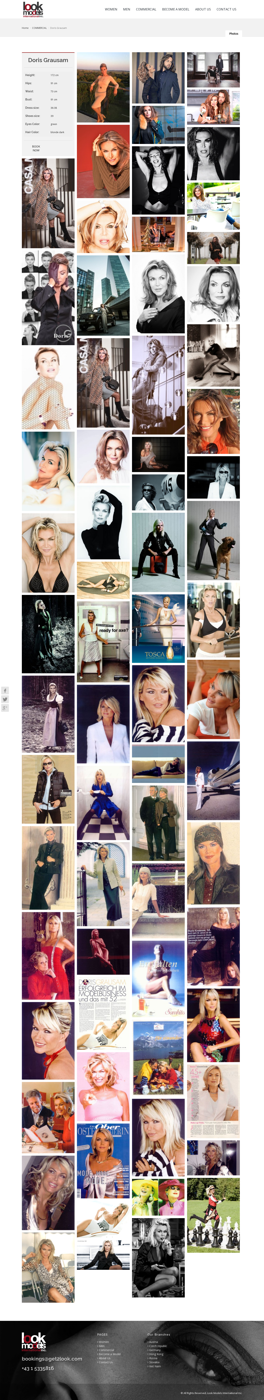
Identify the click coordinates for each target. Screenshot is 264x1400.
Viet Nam (154, 1366)
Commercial (106, 1350)
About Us (104, 1358)
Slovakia (153, 1362)
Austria (153, 1342)
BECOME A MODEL (175, 9)
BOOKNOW (36, 148)
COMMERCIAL (146, 9)
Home (25, 28)
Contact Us (105, 1362)
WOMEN (111, 9)
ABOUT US (203, 9)
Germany (154, 1350)
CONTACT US (226, 9)
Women (103, 1342)
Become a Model (109, 1354)
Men (101, 1346)
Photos (233, 33)
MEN (126, 9)
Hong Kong (155, 1354)
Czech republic (157, 1346)
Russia (152, 1358)
